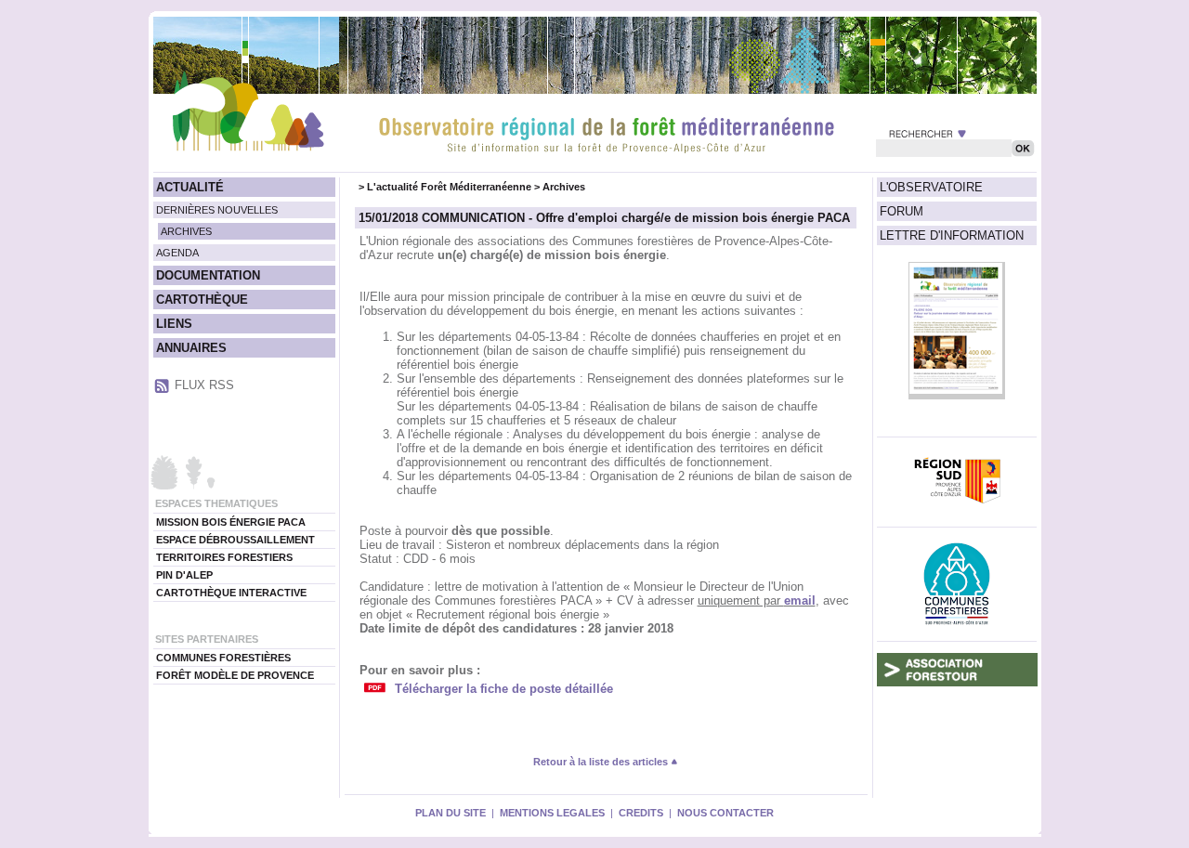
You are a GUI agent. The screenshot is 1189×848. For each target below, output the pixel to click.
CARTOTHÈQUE (202, 300)
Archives (563, 186)
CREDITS (641, 812)
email (800, 600)
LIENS (174, 324)
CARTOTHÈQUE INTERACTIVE (231, 592)
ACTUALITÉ (190, 187)
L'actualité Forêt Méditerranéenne (449, 186)
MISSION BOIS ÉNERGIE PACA (231, 522)
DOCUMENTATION (208, 275)
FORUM (901, 211)
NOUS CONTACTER (725, 812)
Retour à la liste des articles (602, 761)
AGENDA (177, 252)
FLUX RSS (204, 385)
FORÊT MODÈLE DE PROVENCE (235, 675)
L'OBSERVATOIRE (931, 187)
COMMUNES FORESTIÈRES (223, 657)
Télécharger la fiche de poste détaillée (504, 689)
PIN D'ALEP (184, 575)
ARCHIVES (186, 231)
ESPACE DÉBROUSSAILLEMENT (235, 539)
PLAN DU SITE (450, 812)
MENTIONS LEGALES (552, 812)
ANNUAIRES (191, 348)
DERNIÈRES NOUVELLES (217, 209)
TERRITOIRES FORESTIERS (224, 557)
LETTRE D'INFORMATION (952, 235)
